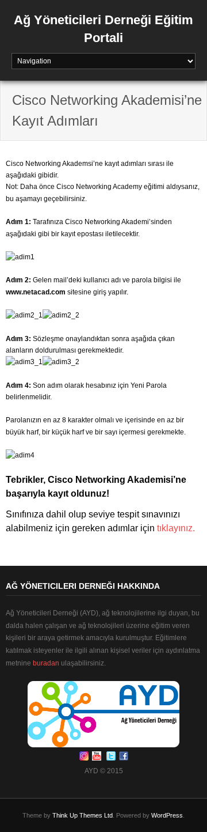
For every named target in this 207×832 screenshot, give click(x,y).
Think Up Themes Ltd (82, 815)
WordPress (167, 815)
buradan (46, 663)
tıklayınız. (176, 528)
